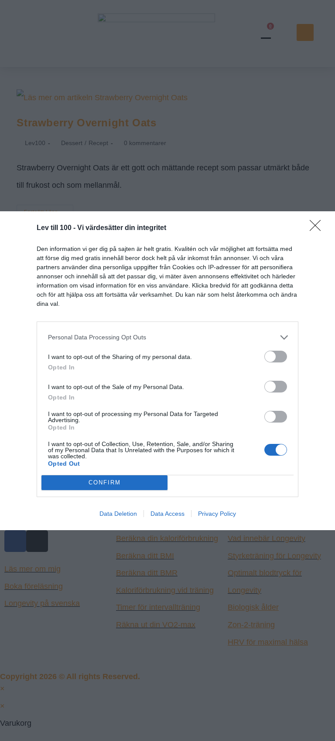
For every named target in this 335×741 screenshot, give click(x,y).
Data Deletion (118, 513)
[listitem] (167, 337)
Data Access (167, 513)
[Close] (318, 228)
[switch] (275, 356)
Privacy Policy (217, 513)
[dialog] (167, 370)
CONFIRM (105, 482)
